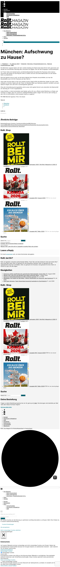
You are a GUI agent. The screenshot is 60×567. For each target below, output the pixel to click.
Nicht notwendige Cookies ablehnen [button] (11, 530)
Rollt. (44, 125)
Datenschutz (7, 423)
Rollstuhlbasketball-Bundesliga (34, 125)
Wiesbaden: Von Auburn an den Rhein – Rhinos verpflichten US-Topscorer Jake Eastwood (28, 278)
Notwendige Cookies (8, 552)
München (25, 123)
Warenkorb (7, 426)
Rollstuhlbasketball (21, 125)
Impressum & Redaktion (12, 15)
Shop (5, 36)
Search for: (4, 240)
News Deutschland (11, 32)
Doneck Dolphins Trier (12, 123)
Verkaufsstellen (10, 13)
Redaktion (5, 64)
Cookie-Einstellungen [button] (8, 524)
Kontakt (6, 417)
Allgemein (23, 64)
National (49, 64)
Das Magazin (7, 31)
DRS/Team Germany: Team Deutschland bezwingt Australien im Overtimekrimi (25, 281)
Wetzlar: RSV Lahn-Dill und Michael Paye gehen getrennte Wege (21, 275)
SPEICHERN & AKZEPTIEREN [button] (8, 565)
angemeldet (9, 254)
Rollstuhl (13, 125)
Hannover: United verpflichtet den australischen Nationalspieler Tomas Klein (25, 274)
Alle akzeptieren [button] (5, 527)
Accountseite (7, 424)
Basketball (3, 123)
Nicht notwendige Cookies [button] (8, 560)
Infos (5, 12)
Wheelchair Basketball (18, 126)
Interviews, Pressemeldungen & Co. (16, 35)
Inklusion (21, 123)
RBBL (12, 65)
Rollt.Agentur (8, 126)
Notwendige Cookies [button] (6, 551)
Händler (6, 38)
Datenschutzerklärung (7, 549)
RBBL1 (9, 125)
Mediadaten (7, 10)
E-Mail (35, 403)
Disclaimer (6, 421)
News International (11, 33)
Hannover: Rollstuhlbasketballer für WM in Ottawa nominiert (20, 276)
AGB (7, 16)
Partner (6, 9)
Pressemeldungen (5, 65)
